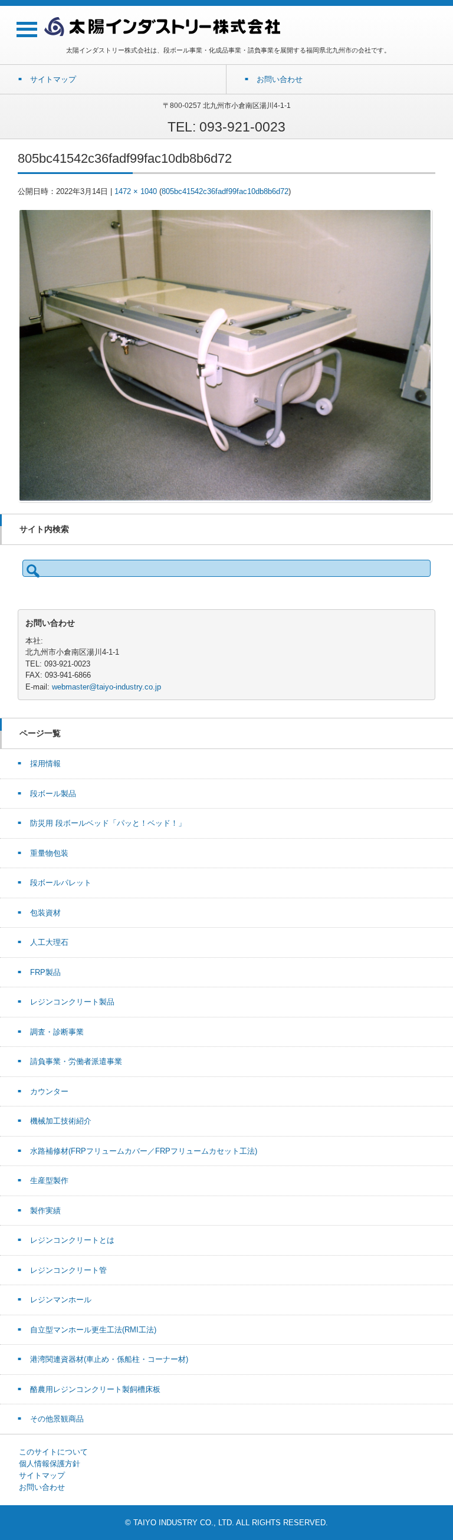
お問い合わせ (42, 1487)
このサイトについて (53, 1451)
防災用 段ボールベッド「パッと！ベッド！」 (108, 823)
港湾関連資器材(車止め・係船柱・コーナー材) (109, 1359)
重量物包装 (49, 853)
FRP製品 (45, 972)
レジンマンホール (60, 1299)
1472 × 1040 (135, 191)
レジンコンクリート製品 (72, 1001)
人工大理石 (49, 942)
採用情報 (45, 763)
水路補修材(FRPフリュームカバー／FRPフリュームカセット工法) (143, 1151)
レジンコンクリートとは (72, 1240)
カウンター (49, 1091)
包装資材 (45, 912)
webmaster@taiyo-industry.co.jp (106, 686)
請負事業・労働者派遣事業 (76, 1061)
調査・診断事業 (57, 1031)
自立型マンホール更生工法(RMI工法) (93, 1329)
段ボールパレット (60, 882)
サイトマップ (42, 1475)
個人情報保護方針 (49, 1463)
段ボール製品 (53, 793)
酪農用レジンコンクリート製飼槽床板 (95, 1389)
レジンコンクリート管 (68, 1270)
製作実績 (45, 1210)
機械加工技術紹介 (60, 1121)
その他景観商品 (57, 1418)
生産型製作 (49, 1180)
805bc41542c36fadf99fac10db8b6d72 (225, 191)
